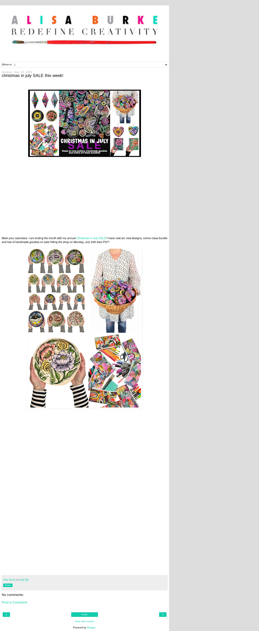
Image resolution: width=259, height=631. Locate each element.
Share (8, 585)
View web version (84, 621)
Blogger (91, 627)
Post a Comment (14, 602)
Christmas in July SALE (91, 238)
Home (85, 614)
